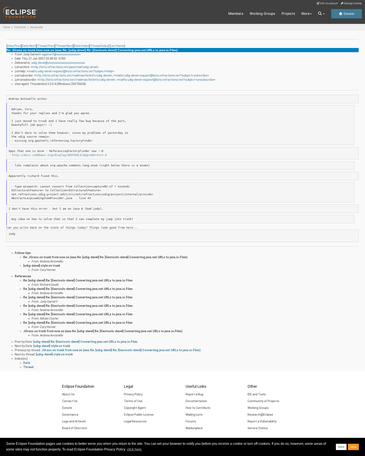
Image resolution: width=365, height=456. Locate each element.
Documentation (196, 401)
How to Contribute (198, 408)
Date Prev (13, 46)
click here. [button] (134, 449)
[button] (321, 13)
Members (235, 13)
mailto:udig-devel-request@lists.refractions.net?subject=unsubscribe (166, 79)
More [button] (305, 13)
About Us (68, 394)
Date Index (81, 46)
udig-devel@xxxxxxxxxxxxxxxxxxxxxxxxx (58, 62)
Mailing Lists (194, 414)
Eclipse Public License (139, 414)
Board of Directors (74, 428)
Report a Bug (194, 394)
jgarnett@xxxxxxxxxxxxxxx (61, 54)
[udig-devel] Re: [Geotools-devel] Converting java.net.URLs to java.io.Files (85, 341)
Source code (36, 27)
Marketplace (194, 428)
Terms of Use (133, 401)
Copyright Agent (135, 408)
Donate (348, 14)
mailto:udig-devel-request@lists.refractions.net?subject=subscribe (161, 75)
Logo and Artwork (74, 421)
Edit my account (329, 3)
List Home (117, 46)
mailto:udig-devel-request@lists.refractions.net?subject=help (70, 71)
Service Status (258, 428)
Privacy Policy (133, 394)
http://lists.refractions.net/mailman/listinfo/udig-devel (72, 75)
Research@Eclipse (260, 414)
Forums (191, 421)
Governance (70, 414)
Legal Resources (135, 421)
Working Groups (262, 13)
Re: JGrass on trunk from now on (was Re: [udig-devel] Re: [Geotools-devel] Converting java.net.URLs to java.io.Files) (105, 257)
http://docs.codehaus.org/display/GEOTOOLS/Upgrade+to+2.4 (59, 155)
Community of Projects (263, 401)
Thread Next (64, 46)
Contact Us (70, 401)
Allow (353, 446)
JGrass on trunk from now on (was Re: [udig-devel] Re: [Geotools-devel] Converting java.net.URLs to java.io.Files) (102, 331)
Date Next (29, 46)
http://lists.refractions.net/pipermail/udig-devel (64, 67)
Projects (288, 13)
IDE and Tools (257, 394)
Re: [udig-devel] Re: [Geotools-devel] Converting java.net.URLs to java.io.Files (78, 280)
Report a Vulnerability (262, 421)
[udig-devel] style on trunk (41, 265)
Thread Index (99, 46)
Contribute (20, 27)
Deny (341, 446)
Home (6, 27)
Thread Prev (45, 46)
